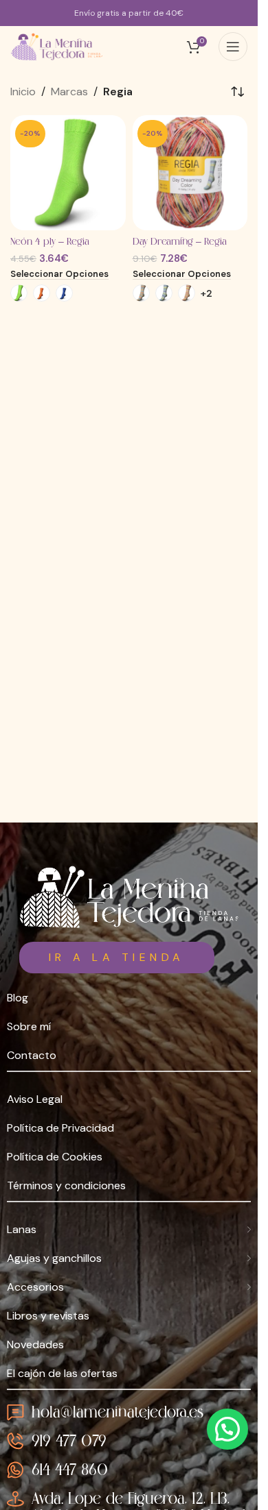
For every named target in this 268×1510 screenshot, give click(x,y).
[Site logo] (57, 46)
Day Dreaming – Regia (180, 242)
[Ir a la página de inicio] (129, 896)
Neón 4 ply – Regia (49, 242)
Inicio (23, 91)
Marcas (69, 91)
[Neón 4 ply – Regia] (68, 172)
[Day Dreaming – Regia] (190, 172)
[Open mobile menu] (233, 46)
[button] (227, 1429)
